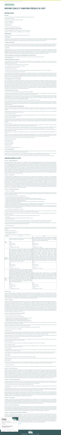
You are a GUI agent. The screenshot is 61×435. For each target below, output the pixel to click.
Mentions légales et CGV (25, 434)
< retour (9, 4)
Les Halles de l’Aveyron (32, 434)
